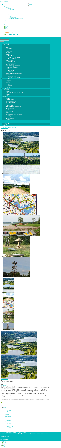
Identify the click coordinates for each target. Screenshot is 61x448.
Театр (5, 413)
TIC (4, 24)
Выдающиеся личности (13, 11)
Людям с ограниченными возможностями (14, 73)
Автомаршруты (9, 425)
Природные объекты (17, 127)
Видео (5, 124)
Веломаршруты (9, 427)
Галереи (4, 122)
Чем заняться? (9, 127)
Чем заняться (6, 43)
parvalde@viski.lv (3, 385)
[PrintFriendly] (25, 402)
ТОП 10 (6, 408)
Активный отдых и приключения (12, 67)
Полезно (4, 96)
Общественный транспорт (11, 102)
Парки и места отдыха (12, 62)
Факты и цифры (12, 9)
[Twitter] (25, 404)
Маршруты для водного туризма (14, 77)
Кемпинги (8, 87)
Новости (4, 121)
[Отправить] (25, 405)
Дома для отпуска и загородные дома (13, 86)
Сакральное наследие (10, 412)
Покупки (6, 417)
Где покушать (6, 88)
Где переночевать (6, 78)
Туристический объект (4, 127)
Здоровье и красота (8, 415)
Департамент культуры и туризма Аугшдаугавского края (15, 18)
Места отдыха (9, 423)
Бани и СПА (6, 424)
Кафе (7, 95)
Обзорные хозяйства (8, 420)
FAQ (4, 20)
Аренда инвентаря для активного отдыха (14, 106)
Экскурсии (11, 19)
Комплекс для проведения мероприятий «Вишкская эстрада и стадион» (19, 116)
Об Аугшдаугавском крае (11, 14)
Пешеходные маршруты (10, 426)
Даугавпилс (7, 7)
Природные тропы (9, 422)
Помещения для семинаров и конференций (14, 114)
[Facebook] (25, 403)
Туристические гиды (10, 99)
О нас (5, 6)
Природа (13, 127)
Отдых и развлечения (8, 416)
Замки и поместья (9, 410)
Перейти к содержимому (4, 1)
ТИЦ (5, 23)
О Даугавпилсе (10, 8)
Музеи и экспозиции (10, 409)
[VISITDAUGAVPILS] (10, 36)
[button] (14, 14)
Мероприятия (6, 120)
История (11, 10)
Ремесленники (7, 414)
